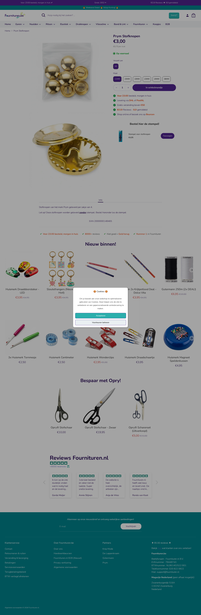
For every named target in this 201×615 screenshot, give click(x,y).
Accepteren (100, 315)
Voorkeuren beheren (100, 322)
